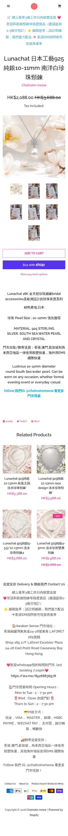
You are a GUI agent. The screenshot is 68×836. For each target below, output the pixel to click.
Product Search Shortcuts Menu (47, 783)
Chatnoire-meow (34, 85)
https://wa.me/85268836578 (33, 676)
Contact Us (10, 783)
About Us (23, 783)
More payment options (34, 274)
